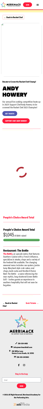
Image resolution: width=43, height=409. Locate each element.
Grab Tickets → (32, 302)
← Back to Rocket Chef (13, 17)
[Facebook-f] (18, 365)
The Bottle (8, 253)
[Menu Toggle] (37, 5)
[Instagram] (24, 365)
